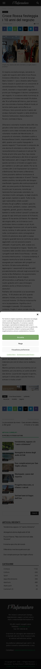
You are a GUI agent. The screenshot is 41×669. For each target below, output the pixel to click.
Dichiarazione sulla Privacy (25, 354)
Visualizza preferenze (20, 350)
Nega (20, 343)
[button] (37, 314)
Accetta (20, 337)
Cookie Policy (11, 354)
